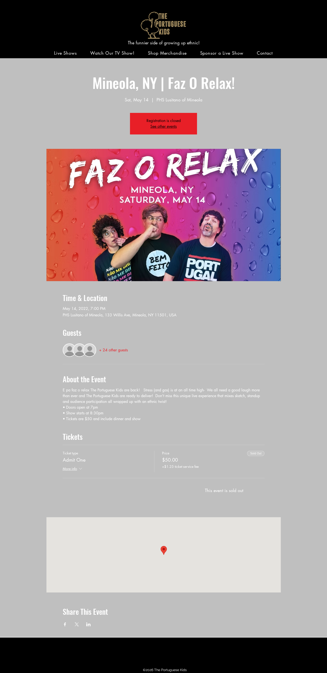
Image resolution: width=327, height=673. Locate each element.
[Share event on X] (76, 624)
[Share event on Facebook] (65, 624)
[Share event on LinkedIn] (88, 624)
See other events (163, 126)
